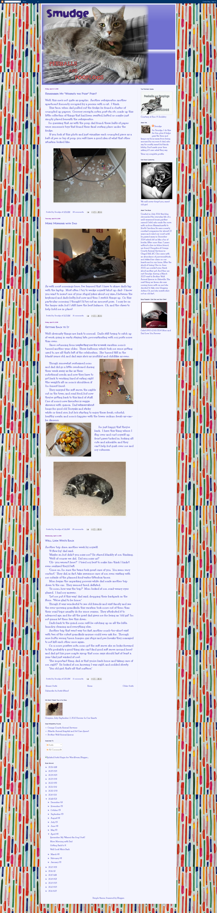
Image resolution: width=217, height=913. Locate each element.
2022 (51, 783)
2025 (51, 771)
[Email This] (92, 212)
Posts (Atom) (63, 691)
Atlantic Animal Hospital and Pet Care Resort (68, 731)
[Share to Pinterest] (101, 212)
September (56, 814)
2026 (51, 767)
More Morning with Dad (61, 223)
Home (89, 686)
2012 (50, 887)
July (53, 822)
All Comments (55, 749)
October (55, 810)
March (54, 854)
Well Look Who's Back (59, 540)
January (55, 862)
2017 (51, 867)
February (55, 858)
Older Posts (128, 686)
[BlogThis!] (94, 212)
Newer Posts (51, 686)
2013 (50, 883)
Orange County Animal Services (62, 727)
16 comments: (78, 316)
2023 (51, 779)
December (55, 802)
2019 (50, 795)
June (53, 826)
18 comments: (78, 212)
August (54, 818)
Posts (50, 745)
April (53, 834)
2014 (50, 879)
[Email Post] (88, 212)
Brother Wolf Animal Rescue (61, 734)
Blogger (120, 898)
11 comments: (78, 679)
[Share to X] (97, 212)
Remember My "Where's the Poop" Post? (71, 93)
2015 (50, 875)
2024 (51, 775)
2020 (51, 791)
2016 (50, 871)
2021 (50, 787)
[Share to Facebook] (99, 212)
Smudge (158, 126)
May (53, 830)
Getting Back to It (57, 327)
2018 (51, 799)
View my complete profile (152, 154)
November (56, 806)
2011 (50, 891)
